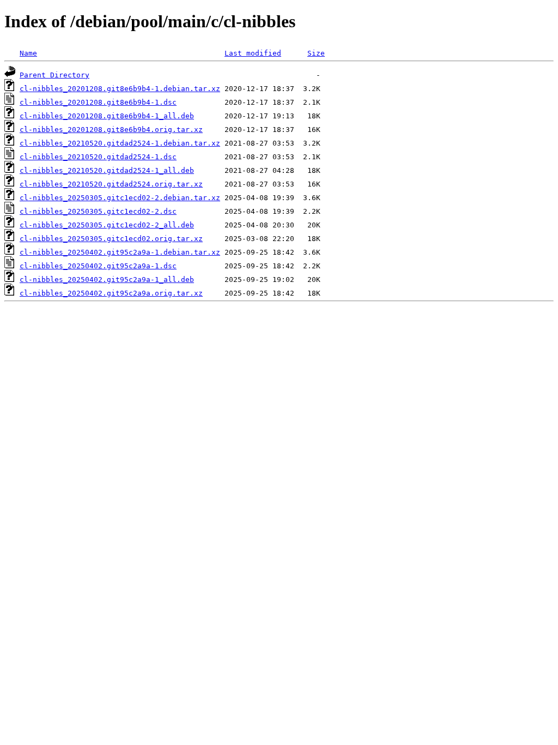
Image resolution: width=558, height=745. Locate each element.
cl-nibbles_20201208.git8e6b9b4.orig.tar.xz (111, 129)
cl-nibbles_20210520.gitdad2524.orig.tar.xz (111, 184)
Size (316, 53)
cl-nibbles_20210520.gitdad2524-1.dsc (98, 157)
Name (28, 53)
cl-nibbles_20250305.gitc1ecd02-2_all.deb (107, 225)
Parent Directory (54, 75)
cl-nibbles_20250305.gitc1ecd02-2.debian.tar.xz (120, 198)
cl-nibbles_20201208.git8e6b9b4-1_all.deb (107, 116)
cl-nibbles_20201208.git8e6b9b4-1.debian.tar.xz (120, 89)
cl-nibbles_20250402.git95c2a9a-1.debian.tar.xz (120, 252)
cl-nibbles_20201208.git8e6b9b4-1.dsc (98, 102)
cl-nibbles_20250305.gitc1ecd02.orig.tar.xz (111, 239)
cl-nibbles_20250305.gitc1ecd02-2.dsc (98, 211)
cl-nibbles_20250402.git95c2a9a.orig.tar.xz (111, 293)
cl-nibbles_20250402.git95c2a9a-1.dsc (98, 266)
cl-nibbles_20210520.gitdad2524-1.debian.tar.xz (120, 143)
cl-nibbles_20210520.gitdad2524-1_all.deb (107, 170)
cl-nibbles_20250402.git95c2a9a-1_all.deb (107, 279)
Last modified (253, 53)
